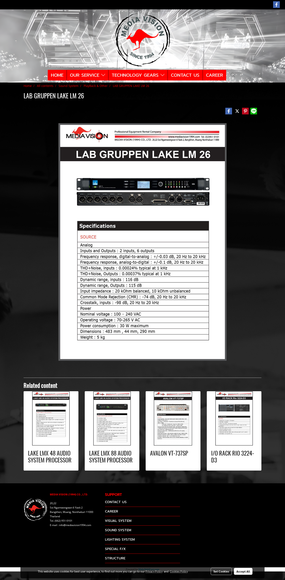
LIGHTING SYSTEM (120, 539)
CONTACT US (185, 75)
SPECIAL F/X (115, 548)
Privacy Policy (154, 571)
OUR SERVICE (85, 75)
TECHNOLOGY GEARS (136, 75)
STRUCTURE (115, 558)
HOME (57, 75)
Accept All (243, 571)
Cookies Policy (179, 571)
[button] (232, 75)
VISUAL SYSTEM (118, 520)
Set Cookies (221, 571)
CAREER (214, 75)
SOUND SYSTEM (118, 530)
